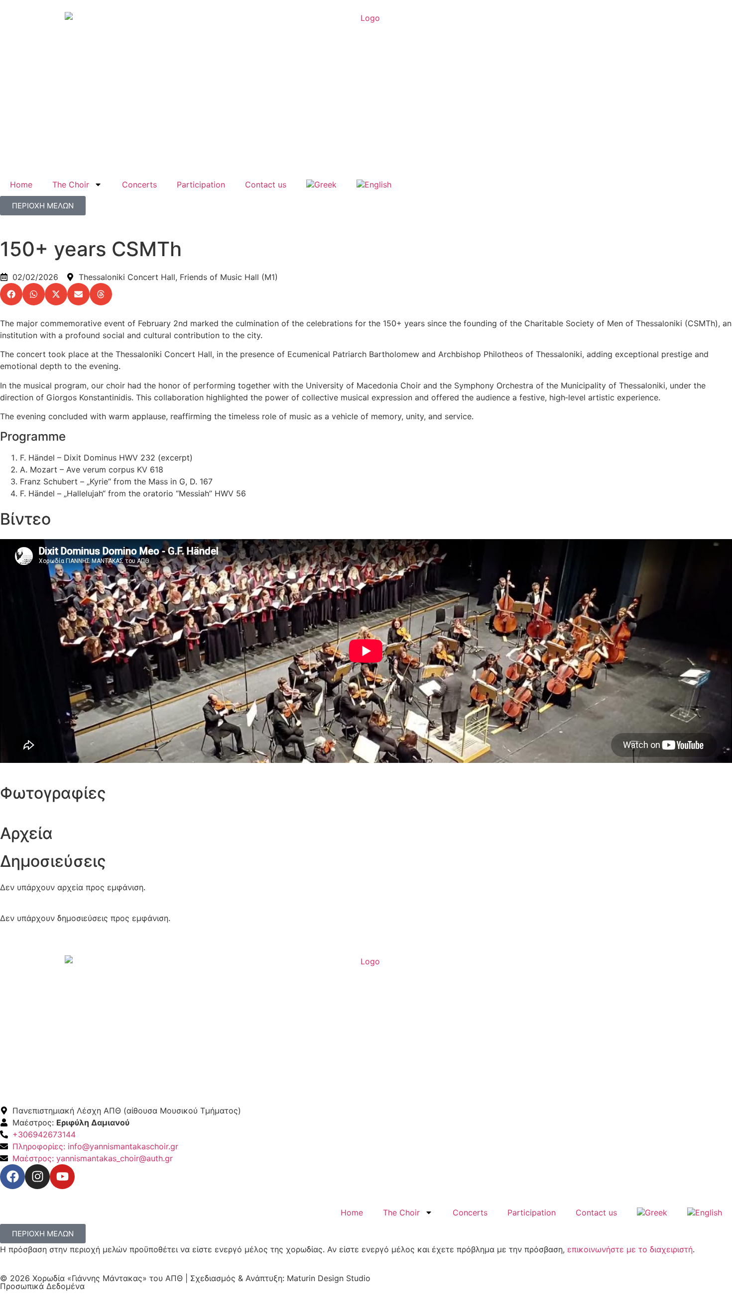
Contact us (265, 184)
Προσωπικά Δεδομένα (42, 1286)
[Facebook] (12, 1176)
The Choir (70, 184)
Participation (201, 184)
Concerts (139, 184)
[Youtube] (62, 1176)
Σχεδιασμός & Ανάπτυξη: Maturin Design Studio (280, 1278)
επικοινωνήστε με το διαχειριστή (630, 1249)
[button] (11, 294)
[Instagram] (37, 1176)
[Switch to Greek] (321, 184)
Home (21, 184)
